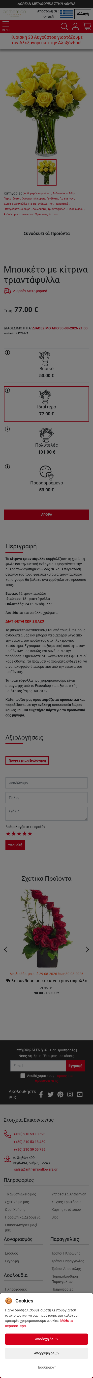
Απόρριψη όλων (46, 1353)
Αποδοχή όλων (46, 1339)
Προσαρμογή (46, 1367)
